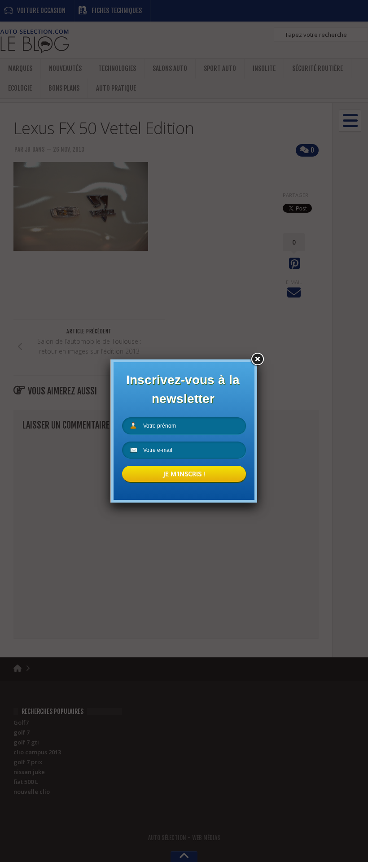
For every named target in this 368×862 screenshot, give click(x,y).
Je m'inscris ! (184, 473)
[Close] (257, 359)
